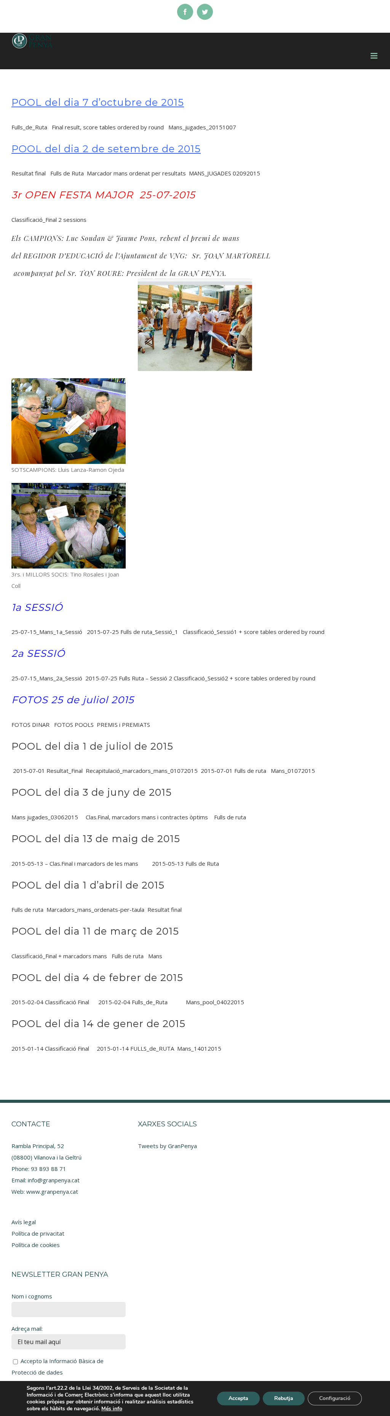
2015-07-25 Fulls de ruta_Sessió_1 (132, 632)
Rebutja (283, 1398)
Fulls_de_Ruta (29, 127)
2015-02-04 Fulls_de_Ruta (133, 1002)
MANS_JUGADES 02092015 (224, 173)
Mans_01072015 (293, 770)
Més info (111, 1408)
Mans (155, 956)
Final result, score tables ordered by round (108, 127)
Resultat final (28, 173)
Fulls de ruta (230, 817)
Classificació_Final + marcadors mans (59, 956)
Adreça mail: (27, 1328)
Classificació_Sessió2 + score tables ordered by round (244, 678)
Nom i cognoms (31, 1296)
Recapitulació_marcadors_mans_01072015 (142, 770)
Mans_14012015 (199, 1048)
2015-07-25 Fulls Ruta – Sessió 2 (128, 678)
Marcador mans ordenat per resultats (136, 173)
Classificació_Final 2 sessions (48, 219)
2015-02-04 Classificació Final (50, 1002)
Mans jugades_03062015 (44, 817)
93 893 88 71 (48, 1168)
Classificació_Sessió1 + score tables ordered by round (253, 632)
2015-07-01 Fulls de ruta (233, 770)
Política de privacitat (37, 1233)
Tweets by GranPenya (167, 1146)
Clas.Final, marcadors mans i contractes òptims (147, 817)
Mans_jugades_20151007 (202, 127)
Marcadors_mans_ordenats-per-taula (95, 909)
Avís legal (23, 1222)
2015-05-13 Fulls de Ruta (185, 863)
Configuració (334, 1398)
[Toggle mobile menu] (375, 56)
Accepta (238, 1398)
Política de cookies (35, 1245)
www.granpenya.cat (52, 1191)
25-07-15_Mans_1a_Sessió (46, 632)
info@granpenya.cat (54, 1180)
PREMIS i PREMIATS (123, 724)
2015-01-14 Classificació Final (51, 1048)
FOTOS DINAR (30, 724)
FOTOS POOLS (74, 724)
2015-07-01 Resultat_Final (48, 770)
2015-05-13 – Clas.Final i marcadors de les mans (74, 863)
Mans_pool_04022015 (215, 1002)
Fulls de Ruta (67, 173)
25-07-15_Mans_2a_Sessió (46, 678)
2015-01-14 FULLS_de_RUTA (135, 1048)
